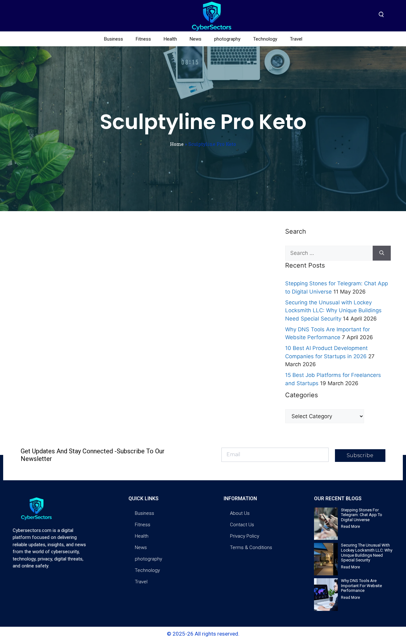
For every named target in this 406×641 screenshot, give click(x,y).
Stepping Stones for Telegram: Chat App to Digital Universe (361, 515)
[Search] (382, 253)
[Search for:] (328, 253)
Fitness (143, 39)
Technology (265, 39)
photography (227, 39)
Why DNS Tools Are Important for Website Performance (361, 585)
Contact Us (242, 525)
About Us (240, 513)
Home (177, 144)
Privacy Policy (244, 536)
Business (113, 39)
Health (170, 39)
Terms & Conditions (251, 547)
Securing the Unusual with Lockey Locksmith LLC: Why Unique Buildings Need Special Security (333, 310)
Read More (350, 526)
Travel (296, 39)
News (195, 39)
